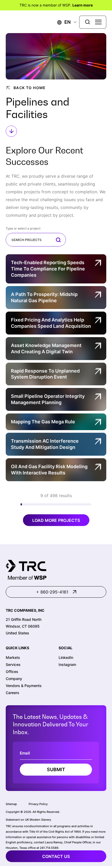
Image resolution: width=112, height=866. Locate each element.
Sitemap (11, 804)
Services (13, 664)
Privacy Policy (38, 804)
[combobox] (36, 239)
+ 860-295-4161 (52, 592)
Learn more (82, 5)
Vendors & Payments (24, 685)
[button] (63, 22)
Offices (12, 671)
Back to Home (30, 87)
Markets (13, 657)
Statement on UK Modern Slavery (28, 819)
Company (14, 678)
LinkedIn (66, 657)
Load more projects (56, 520)
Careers (12, 692)
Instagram (67, 664)
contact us (56, 856)
